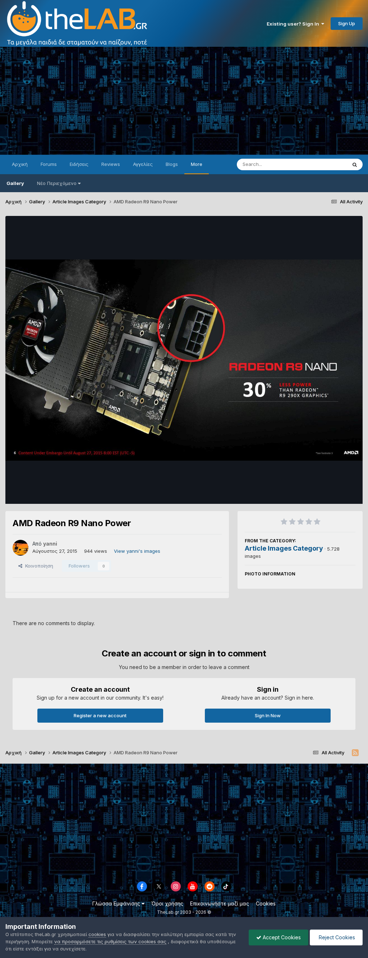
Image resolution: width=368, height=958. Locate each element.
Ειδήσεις (79, 164)
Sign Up (346, 23)
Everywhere (324, 164)
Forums (49, 164)
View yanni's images (137, 551)
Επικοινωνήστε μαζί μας (219, 903)
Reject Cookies (336, 937)
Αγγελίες (143, 164)
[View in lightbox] (184, 360)
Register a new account (100, 715)
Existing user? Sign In (294, 24)
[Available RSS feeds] (355, 753)
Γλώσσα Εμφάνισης (117, 903)
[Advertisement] (184, 100)
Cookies (266, 903)
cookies (97, 934)
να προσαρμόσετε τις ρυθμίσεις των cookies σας (110, 941)
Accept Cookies (281, 937)
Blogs (172, 164)
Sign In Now (268, 715)
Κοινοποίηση (37, 566)
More (196, 164)
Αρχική (20, 164)
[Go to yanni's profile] (20, 548)
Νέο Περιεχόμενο (57, 183)
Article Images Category (284, 548)
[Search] (355, 164)
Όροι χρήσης (167, 903)
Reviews (110, 164)
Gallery (15, 183)
